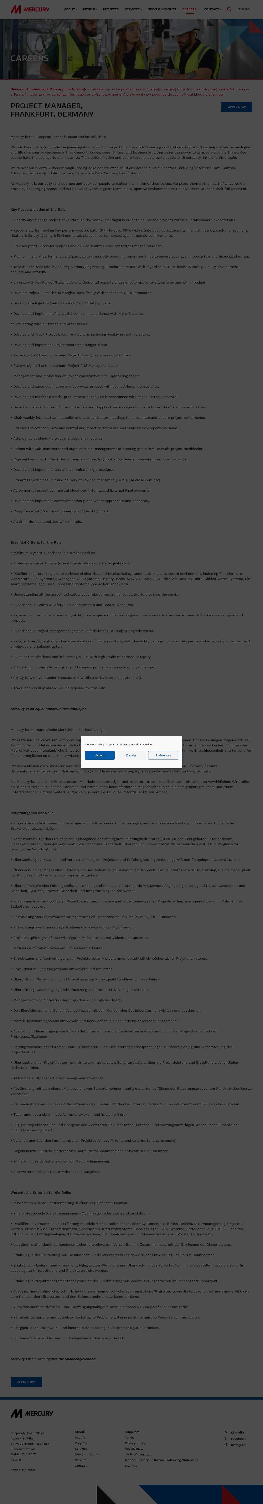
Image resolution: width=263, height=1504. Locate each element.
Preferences (163, 755)
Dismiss (131, 755)
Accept (99, 755)
